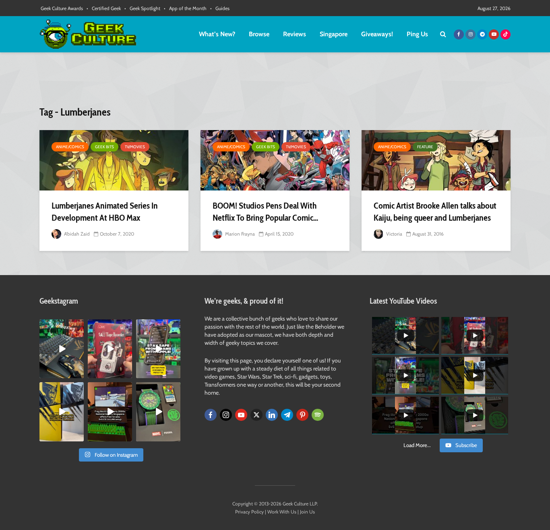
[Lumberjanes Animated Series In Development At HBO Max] (113, 160)
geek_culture (61, 325)
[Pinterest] (302, 415)
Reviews (294, 34)
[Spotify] (318, 415)
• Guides (220, 8)
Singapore (333, 34)
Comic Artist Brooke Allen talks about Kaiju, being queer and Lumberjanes (435, 211)
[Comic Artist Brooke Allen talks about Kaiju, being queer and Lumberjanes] (436, 160)
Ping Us (417, 34)
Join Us (307, 512)
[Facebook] (211, 415)
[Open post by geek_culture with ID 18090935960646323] (110, 411)
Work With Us (281, 512)
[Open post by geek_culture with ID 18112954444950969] (158, 348)
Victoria (393, 234)
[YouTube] (241, 415)
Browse (259, 34)
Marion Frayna (239, 234)
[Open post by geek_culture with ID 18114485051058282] (158, 411)
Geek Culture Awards (62, 8)
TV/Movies (135, 146)
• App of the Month (185, 8)
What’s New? (217, 34)
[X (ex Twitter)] (256, 415)
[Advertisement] (275, 82)
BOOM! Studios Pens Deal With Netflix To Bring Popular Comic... (265, 211)
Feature (425, 146)
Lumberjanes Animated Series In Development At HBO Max (105, 211)
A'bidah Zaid (76, 234)
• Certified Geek (104, 8)
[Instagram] (226, 415)
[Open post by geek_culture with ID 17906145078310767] (110, 348)
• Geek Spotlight (142, 8)
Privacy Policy (249, 512)
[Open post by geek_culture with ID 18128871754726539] (61, 411)
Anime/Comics (70, 146)
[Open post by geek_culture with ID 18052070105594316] (61, 348)
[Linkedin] (272, 415)
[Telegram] (287, 415)
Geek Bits (104, 146)
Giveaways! (377, 34)
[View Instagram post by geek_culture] (79, 374)
